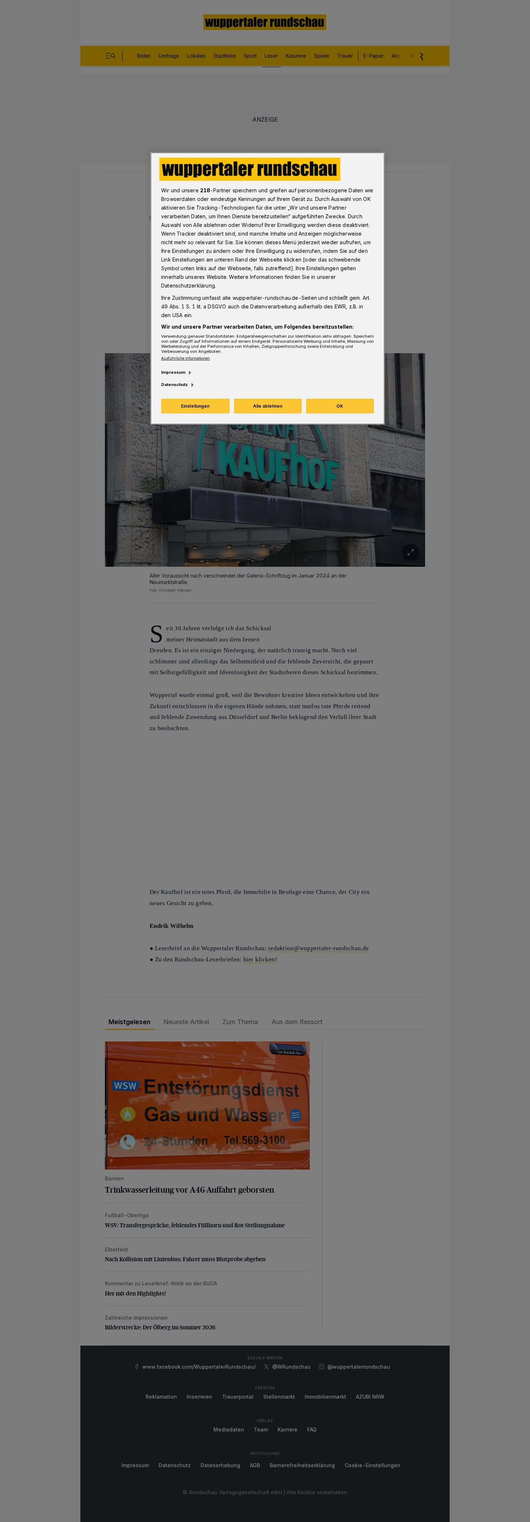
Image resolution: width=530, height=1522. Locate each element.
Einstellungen (195, 406)
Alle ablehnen (267, 406)
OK (339, 406)
